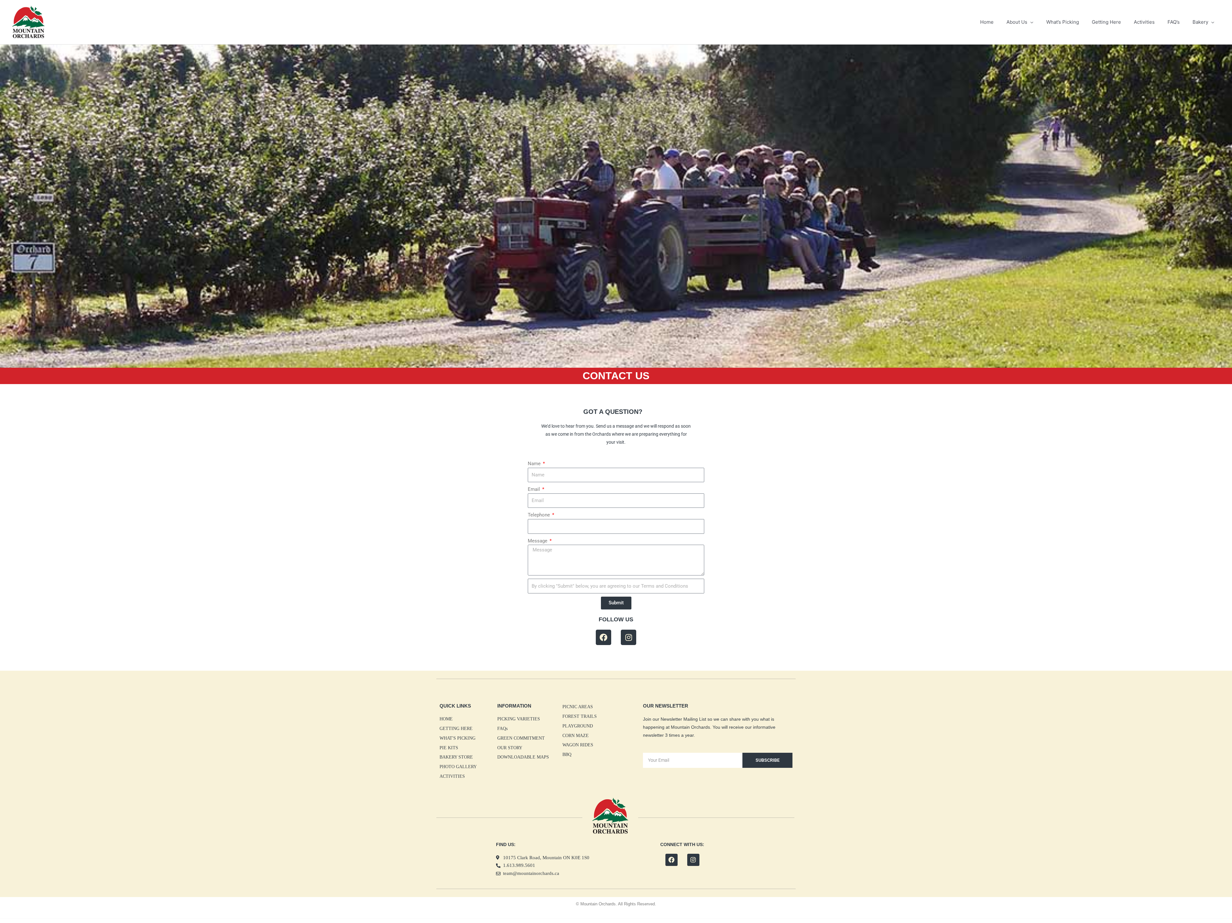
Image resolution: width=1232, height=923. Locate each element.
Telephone (539, 515)
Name (535, 463)
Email (534, 489)
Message (538, 541)
